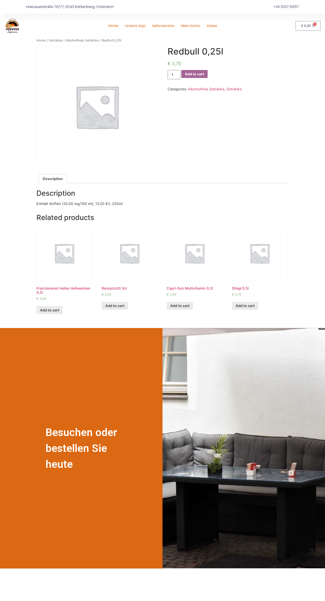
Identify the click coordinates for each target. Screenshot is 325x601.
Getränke (56, 40)
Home (113, 25)
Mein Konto (190, 25)
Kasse (212, 25)
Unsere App (135, 25)
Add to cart (194, 74)
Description (53, 178)
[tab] (53, 178)
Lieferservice (163, 25)
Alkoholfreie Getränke (82, 40)
